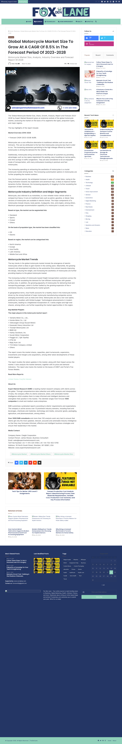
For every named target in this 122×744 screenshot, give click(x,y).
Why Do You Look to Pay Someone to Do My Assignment (104, 101)
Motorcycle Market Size (64, 454)
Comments (110, 55)
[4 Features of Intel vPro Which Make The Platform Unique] (89, 92)
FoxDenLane (34, 740)
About (114, 740)
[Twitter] (21, 463)
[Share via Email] (39, 463)
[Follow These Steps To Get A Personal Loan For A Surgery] (89, 64)
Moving (88, 219)
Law (87, 222)
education (66, 569)
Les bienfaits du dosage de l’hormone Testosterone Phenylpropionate (106, 154)
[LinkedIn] (26, 463)
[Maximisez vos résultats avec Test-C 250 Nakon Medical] (38, 571)
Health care (81, 572)
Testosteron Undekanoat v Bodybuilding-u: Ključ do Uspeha (90, 132)
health (65, 572)
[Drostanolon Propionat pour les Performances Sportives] (91, 145)
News (87, 228)
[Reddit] (35, 463)
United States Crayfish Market (19, 379)
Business (39, 21)
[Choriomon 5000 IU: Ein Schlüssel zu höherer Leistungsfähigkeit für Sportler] (38, 560)
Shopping (88, 216)
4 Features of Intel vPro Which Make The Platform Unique (104, 92)
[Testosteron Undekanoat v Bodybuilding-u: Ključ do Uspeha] (91, 124)
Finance (88, 204)
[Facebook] (16, 463)
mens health (73, 575)
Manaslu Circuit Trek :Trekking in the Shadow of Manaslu (104, 82)
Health (79, 21)
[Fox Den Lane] (61, 12)
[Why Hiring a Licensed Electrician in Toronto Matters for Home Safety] (66, 521)
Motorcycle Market (20, 454)
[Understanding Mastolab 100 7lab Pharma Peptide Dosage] (55, 571)
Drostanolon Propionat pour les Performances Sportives (91, 153)
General (88, 194)
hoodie (65, 575)
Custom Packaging (79, 566)
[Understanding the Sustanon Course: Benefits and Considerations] (107, 124)
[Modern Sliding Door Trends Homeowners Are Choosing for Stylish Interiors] (42, 521)
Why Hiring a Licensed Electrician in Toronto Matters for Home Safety (64, 531)
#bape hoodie (67, 559)
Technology (50, 21)
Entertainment (90, 210)
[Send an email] (18, 63)
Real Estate (89, 207)
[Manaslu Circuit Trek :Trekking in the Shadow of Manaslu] (89, 83)
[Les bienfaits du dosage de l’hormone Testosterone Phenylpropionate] (107, 145)
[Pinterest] (30, 463)
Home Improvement (66, 21)
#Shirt (65, 563)
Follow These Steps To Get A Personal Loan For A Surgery (104, 64)
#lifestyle (83, 559)
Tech (80, 575)
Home (29, 21)
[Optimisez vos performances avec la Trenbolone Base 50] (55, 565)
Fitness (73, 569)
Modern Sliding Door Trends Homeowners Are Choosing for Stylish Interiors (41, 531)
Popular (87, 55)
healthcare (72, 572)
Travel (87, 188)
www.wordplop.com (20, 581)
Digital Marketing (91, 201)
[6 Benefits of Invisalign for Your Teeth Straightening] (89, 74)
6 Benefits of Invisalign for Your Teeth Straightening (104, 73)
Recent (98, 55)
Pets (87, 213)
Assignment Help (73, 563)
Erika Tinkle (15, 63)
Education (89, 231)
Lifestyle (89, 21)
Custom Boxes (67, 566)
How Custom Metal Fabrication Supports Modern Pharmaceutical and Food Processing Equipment (18, 532)
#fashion (75, 559)
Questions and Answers (93, 225)
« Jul (103, 585)
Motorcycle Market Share (41, 454)
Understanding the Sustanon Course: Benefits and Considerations (49, 1)
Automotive (89, 198)
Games (80, 569)
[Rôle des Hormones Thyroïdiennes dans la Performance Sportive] (47, 571)
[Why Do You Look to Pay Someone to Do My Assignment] (89, 101)
